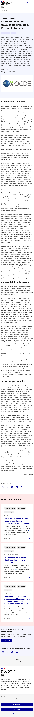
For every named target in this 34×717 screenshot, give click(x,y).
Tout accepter (17, 704)
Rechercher (27, 2)
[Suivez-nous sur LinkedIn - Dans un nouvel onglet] (7, 652)
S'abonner (6, 640)
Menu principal (31, 2)
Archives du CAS (16, 661)
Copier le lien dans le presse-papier (21, 487)
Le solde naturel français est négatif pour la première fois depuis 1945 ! (15, 560)
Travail (14, 33)
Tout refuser (17, 709)
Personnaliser (17, 714)
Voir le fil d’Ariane (5, 10)
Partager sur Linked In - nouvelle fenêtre (12, 487)
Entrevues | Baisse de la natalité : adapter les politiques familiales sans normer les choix (17, 521)
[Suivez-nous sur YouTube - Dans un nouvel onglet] (16, 652)
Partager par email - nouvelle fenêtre (16, 487)
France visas (17, 228)
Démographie (5, 33)
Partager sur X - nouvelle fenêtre (7, 487)
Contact (17, 659)
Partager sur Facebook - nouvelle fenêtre (3, 487)
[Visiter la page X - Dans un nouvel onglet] (3, 652)
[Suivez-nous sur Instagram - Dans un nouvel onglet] (12, 652)
